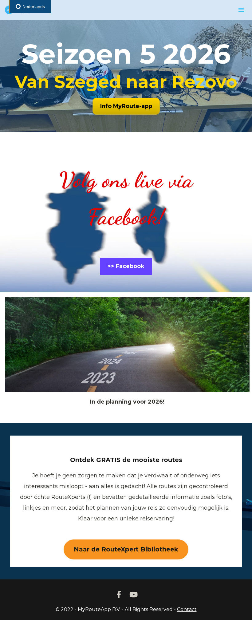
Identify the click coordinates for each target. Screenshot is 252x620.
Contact (187, 609)
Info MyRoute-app (126, 106)
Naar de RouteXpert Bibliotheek (126, 549)
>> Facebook (126, 266)
